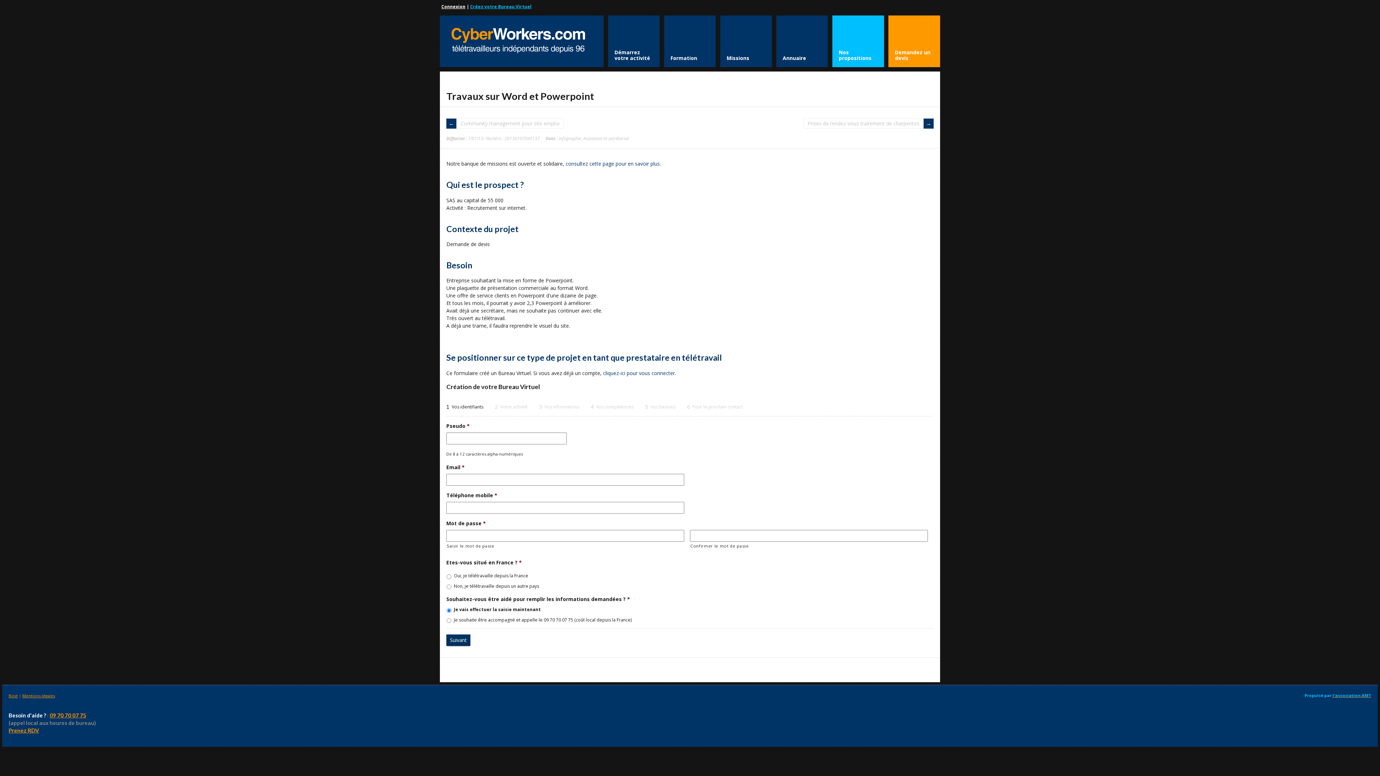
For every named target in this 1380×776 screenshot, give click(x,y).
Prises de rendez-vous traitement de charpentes (863, 123)
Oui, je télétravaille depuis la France (491, 576)
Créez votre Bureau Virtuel (501, 7)
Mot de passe (466, 523)
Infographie (570, 138)
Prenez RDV (24, 730)
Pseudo (458, 426)
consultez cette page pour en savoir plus (613, 163)
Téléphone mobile (471, 495)
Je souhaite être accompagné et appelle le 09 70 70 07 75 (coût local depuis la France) (543, 620)
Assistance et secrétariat (606, 138)
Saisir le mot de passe (470, 546)
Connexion (453, 7)
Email (455, 467)
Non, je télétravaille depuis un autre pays (496, 586)
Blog (13, 695)
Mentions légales (38, 695)
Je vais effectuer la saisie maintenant (497, 609)
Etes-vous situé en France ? (484, 562)
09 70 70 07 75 (68, 715)
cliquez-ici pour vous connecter (639, 373)
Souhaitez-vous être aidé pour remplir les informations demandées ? (538, 599)
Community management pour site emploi (510, 123)
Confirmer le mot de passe (719, 546)
